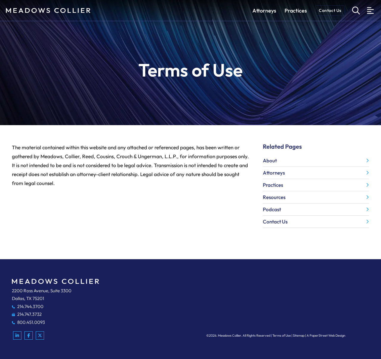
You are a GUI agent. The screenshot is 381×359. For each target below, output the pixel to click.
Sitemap (299, 335)
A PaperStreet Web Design (326, 335)
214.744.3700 (29, 306)
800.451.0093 (30, 322)
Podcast (272, 209)
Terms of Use (281, 335)
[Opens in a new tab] (17, 335)
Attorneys (264, 10)
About (270, 160)
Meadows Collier (229, 335)
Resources (274, 197)
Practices (296, 10)
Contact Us (330, 10)
